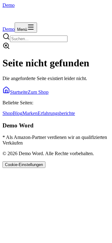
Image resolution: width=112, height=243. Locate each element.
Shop (7, 113)
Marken (30, 113)
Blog (17, 113)
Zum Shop (38, 92)
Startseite (19, 92)
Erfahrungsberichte (56, 113)
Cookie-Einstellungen (24, 164)
